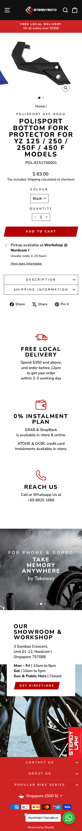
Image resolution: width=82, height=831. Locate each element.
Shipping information (41, 290)
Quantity (41, 209)
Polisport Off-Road (41, 114)
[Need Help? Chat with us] (68, 818)
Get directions (37, 685)
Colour (39, 189)
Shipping (34, 179)
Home (40, 106)
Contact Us (40, 762)
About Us (39, 774)
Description (41, 280)
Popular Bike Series (40, 785)
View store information (26, 264)
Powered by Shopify (41, 827)
